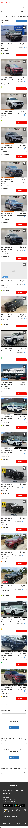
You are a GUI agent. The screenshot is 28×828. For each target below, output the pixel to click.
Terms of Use (6, 817)
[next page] (21, 705)
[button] (22, 12)
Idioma (5, 812)
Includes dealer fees (21, 45)
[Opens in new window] (8, 805)
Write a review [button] (14, 728)
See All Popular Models (9, 799)
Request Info (21, 55)
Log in (25, 811)
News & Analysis (7, 791)
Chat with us (6, 793)
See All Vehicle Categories (10, 801)
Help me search (21, 21)
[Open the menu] (25, 2)
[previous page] (7, 705)
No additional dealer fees (20, 486)
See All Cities (6, 797)
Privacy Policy (15, 817)
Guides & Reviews (19, 791)
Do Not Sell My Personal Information (12, 819)
